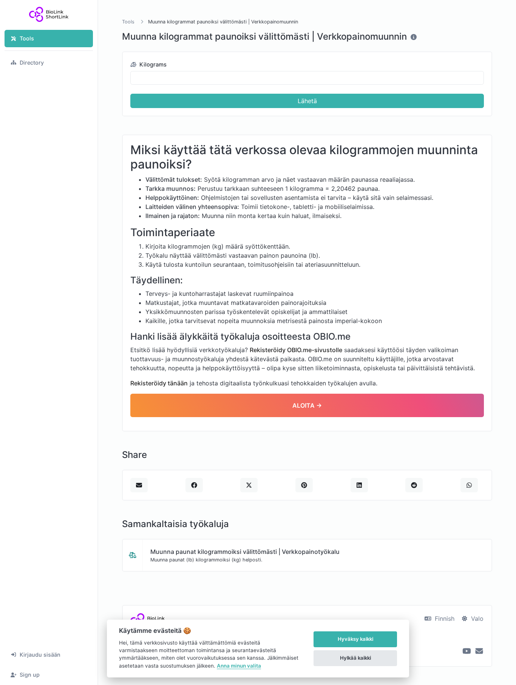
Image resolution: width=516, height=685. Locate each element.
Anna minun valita (239, 666)
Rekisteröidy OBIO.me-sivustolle (296, 350)
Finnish (443, 618)
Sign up (30, 674)
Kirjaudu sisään (40, 654)
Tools (27, 38)
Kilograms (152, 64)
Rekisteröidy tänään (159, 383)
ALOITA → (307, 405)
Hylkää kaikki (355, 658)
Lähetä (307, 101)
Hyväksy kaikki (355, 639)
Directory (32, 62)
